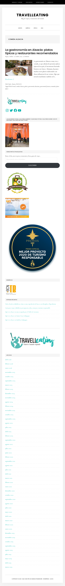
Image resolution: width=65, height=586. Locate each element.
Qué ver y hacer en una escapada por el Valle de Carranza (22, 312)
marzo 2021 (8, 478)
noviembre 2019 (10, 537)
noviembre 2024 (10, 398)
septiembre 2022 (10, 440)
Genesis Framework (37, 579)
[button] (46, 26)
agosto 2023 (9, 423)
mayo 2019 (8, 559)
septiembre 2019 (10, 546)
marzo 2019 (8, 567)
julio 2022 (8, 448)
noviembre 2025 (10, 372)
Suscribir (32, 165)
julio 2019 (8, 554)
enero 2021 (8, 487)
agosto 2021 (9, 465)
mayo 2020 (8, 512)
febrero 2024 (9, 406)
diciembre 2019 (9, 533)
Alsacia (13, 84)
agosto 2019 (9, 550)
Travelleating (33, 15)
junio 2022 (8, 453)
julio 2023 (8, 427)
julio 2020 (8, 508)
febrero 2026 (9, 364)
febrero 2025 (9, 389)
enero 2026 (8, 368)
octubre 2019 (9, 542)
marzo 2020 (8, 520)
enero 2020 (8, 529)
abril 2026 (8, 360)
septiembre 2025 (10, 381)
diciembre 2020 (10, 491)
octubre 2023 (9, 415)
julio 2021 (8, 470)
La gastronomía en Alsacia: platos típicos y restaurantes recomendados (31, 51)
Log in (51, 579)
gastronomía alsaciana (33, 86)
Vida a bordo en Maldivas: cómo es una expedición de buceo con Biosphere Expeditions (30, 304)
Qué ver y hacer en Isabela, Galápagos (16, 320)
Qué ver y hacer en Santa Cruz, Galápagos (17, 316)
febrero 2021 (9, 482)
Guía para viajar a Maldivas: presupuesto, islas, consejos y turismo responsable (27, 308)
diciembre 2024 (10, 393)
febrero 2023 (9, 436)
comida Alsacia (20, 86)
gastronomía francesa (45, 86)
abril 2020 (8, 516)
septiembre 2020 (10, 499)
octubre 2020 (9, 495)
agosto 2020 (9, 504)
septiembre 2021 (10, 461)
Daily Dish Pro (26, 579)
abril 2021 (8, 474)
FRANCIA (19, 84)
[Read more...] (9, 79)
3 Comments (26, 56)
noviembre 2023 (10, 410)
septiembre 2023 (10, 419)
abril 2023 (8, 432)
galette (26, 86)
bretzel (14, 86)
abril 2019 (8, 563)
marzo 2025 (8, 385)
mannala (53, 86)
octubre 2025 (9, 377)
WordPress (46, 579)
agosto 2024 (9, 402)
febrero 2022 (9, 457)
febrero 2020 (9, 525)
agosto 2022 (9, 444)
